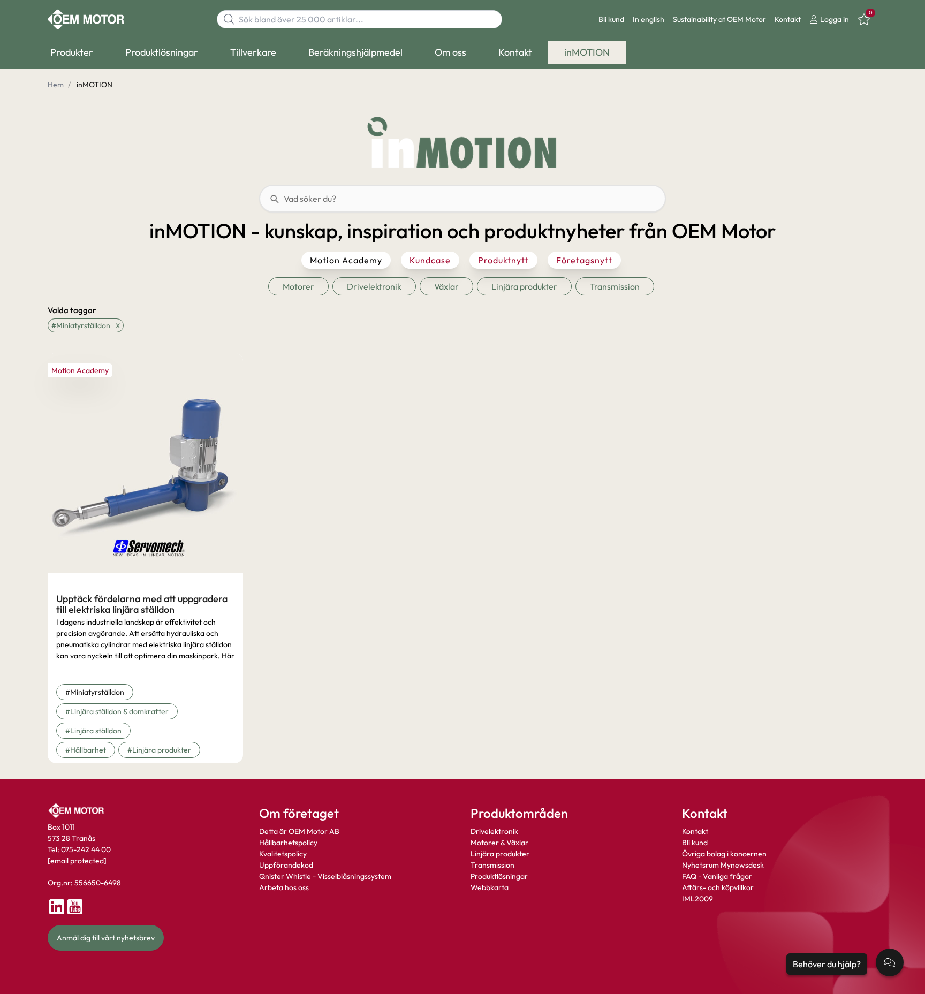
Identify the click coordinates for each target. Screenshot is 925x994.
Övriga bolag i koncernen (724, 854)
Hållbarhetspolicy (288, 842)
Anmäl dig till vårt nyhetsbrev (106, 938)
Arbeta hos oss (284, 887)
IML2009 (697, 899)
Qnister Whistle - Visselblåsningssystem (325, 876)
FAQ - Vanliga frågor (718, 876)
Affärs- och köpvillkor (718, 887)
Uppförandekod (286, 865)
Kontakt (788, 19)
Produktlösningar (499, 876)
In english (648, 19)
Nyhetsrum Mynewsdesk (723, 865)
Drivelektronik (494, 831)
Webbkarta (490, 887)
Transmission (492, 865)
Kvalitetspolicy (283, 854)
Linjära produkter (500, 854)
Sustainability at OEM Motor (719, 19)
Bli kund (611, 19)
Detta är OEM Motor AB (299, 831)
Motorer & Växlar (499, 842)
